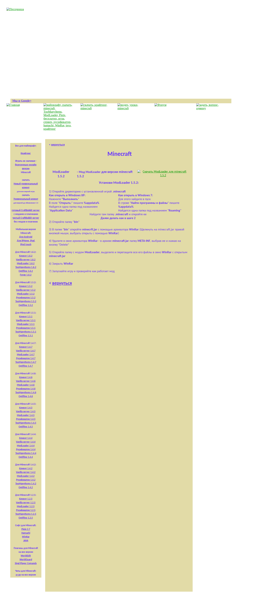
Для (19, 241)
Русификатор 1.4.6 (25, 389)
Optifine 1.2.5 (26, 518)
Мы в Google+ (22, 100)
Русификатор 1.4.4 (25, 449)
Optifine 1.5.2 (26, 305)
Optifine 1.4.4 (26, 457)
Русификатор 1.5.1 (25, 328)
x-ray (18, 575)
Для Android (25, 237)
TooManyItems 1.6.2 (25, 267)
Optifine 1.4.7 (26, 366)
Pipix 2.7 (25, 529)
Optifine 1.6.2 (26, 271)
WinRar (26, 537)
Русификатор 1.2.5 (25, 510)
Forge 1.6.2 (26, 275)
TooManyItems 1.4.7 (25, 362)
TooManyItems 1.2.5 (25, 514)
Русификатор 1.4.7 (25, 358)
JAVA (25, 540)
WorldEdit (26, 556)
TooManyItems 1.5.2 (25, 301)
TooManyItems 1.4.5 (25, 423)
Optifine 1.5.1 (26, 335)
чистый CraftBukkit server (26, 218)
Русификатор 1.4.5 (25, 419)
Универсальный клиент (25, 199)
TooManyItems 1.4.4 (25, 453)
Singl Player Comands (26, 563)
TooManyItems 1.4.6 (25, 392)
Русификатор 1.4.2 (25, 480)
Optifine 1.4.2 (26, 487)
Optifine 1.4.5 (26, 427)
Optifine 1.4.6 (26, 396)
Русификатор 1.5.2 (25, 297)
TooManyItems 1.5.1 (25, 332)
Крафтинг (26, 153)
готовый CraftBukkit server (26, 210)
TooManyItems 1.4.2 (25, 483)
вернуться (58, 144)
